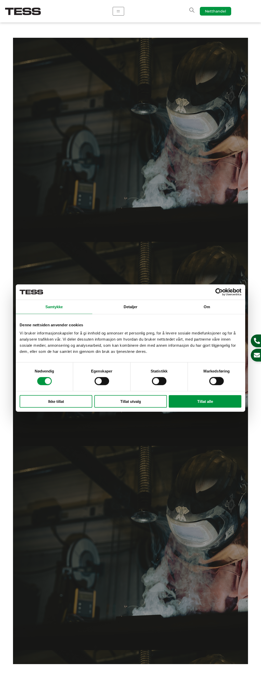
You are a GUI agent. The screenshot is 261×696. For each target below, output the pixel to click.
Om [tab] (207, 307)
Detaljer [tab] (131, 307)
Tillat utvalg (130, 401)
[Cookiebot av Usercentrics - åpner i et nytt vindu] (219, 292)
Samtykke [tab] (54, 307)
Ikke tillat (56, 401)
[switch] (102, 381)
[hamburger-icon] (118, 11)
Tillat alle (205, 401)
